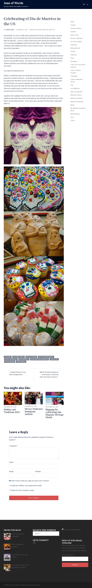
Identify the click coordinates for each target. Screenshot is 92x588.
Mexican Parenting (77, 101)
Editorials (74, 45)
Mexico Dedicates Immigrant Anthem (34, 412)
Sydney (37, 585)
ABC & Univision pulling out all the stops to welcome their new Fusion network (49, 374)
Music (72, 105)
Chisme (73, 25)
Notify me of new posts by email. (22, 490)
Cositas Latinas (76, 28)
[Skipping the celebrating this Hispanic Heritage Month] (55, 398)
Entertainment (75, 48)
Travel (73, 120)
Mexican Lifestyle (48, 29)
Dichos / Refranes (77, 38)
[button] (84, 4)
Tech (72, 117)
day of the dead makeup (46, 356)
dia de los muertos (11, 359)
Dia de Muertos (23, 359)
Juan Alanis (10, 29)
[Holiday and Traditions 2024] (13, 398)
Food (72, 58)
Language (74, 76)
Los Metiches (75, 88)
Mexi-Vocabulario (76, 92)
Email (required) (68, 555)
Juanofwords (21, 361)
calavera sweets (18, 356)
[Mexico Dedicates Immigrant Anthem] (34, 398)
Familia (73, 51)
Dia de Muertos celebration (39, 359)
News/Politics (75, 114)
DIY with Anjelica (76, 41)
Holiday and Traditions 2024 (12, 411)
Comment (13, 446)
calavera (8, 356)
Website (38, 471)
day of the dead (31, 356)
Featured (73, 55)
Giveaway (74, 61)
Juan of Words (13, 3)
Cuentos (73, 32)
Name (11, 462)
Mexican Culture (36, 29)
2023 (72, 22)
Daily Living (74, 35)
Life (72, 85)
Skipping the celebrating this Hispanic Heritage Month (55, 413)
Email (11, 471)
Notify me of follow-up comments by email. (26, 486)
